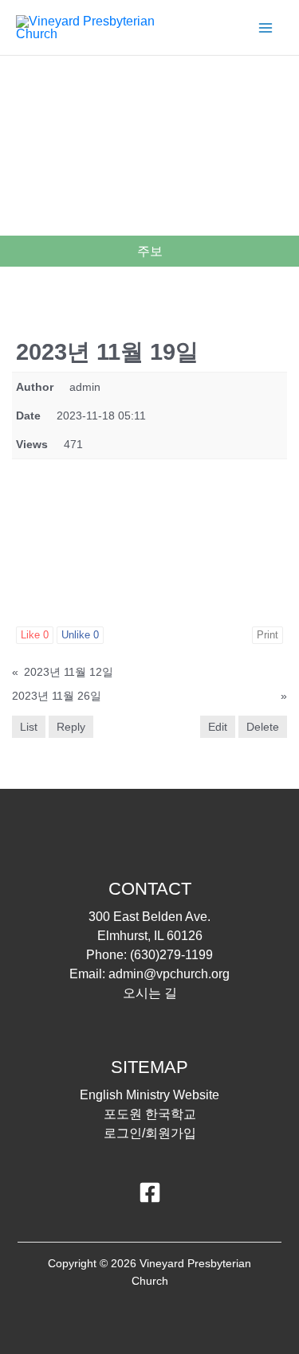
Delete (262, 726)
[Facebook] (150, 1192)
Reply (71, 726)
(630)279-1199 (171, 955)
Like (35, 635)
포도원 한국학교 (150, 1114)
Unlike (80, 635)
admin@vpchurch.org (169, 974)
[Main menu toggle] (265, 27)
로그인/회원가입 (150, 1133)
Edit (217, 726)
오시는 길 (150, 993)
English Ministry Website (149, 1095)
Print (267, 635)
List (28, 726)
